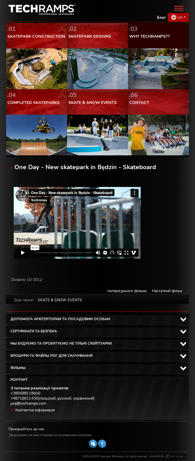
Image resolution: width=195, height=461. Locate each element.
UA (180, 17)
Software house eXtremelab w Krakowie (176, 456)
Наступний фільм (167, 290)
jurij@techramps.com (28, 403)
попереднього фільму (127, 290)
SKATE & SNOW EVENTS (60, 300)
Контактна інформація (35, 410)
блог (161, 17)
